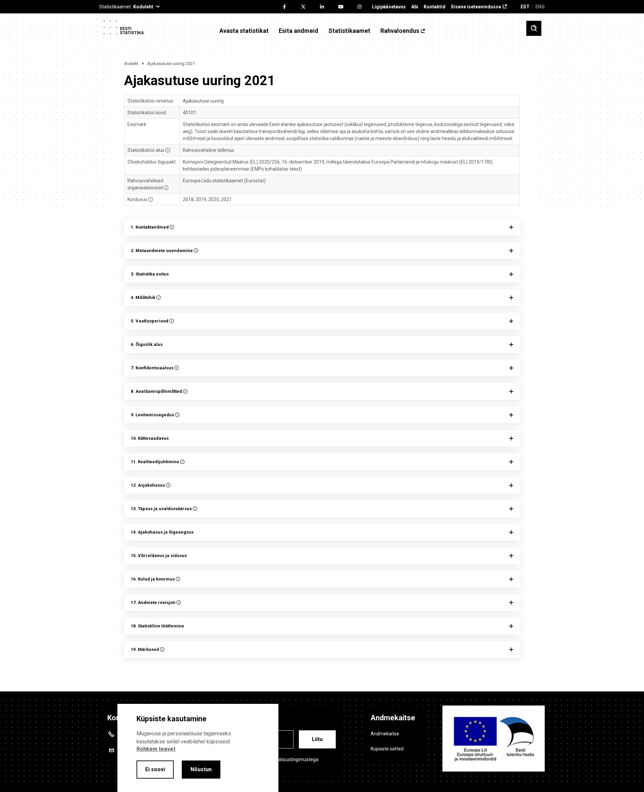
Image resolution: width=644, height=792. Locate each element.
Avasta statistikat (244, 30)
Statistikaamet (349, 30)
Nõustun (201, 769)
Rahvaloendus (399, 30)
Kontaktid (434, 6)
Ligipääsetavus (389, 6)
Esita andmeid (298, 30)
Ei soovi (155, 769)
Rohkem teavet (156, 749)
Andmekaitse (385, 733)
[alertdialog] (197, 748)
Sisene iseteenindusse (476, 6)
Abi (414, 6)
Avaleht (131, 63)
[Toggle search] (534, 28)
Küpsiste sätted (387, 748)
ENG (540, 6)
